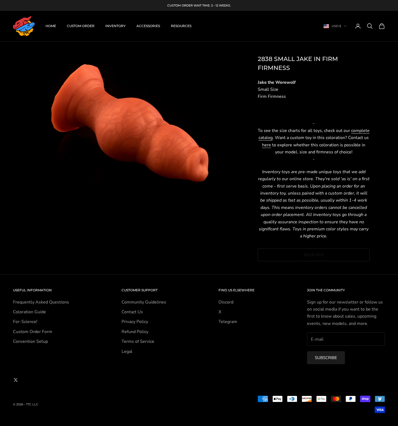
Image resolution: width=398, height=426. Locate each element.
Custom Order (80, 26)
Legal (127, 351)
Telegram (227, 322)
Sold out (314, 254)
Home (50, 26)
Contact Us (132, 312)
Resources (181, 26)
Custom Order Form (32, 332)
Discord (225, 302)
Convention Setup (30, 341)
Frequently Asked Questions (41, 302)
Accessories (148, 26)
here (266, 145)
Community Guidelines (144, 302)
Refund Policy (135, 332)
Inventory (115, 26)
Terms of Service (138, 341)
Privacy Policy (135, 322)
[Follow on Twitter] (15, 380)
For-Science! (25, 322)
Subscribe (326, 357)
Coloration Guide (29, 312)
